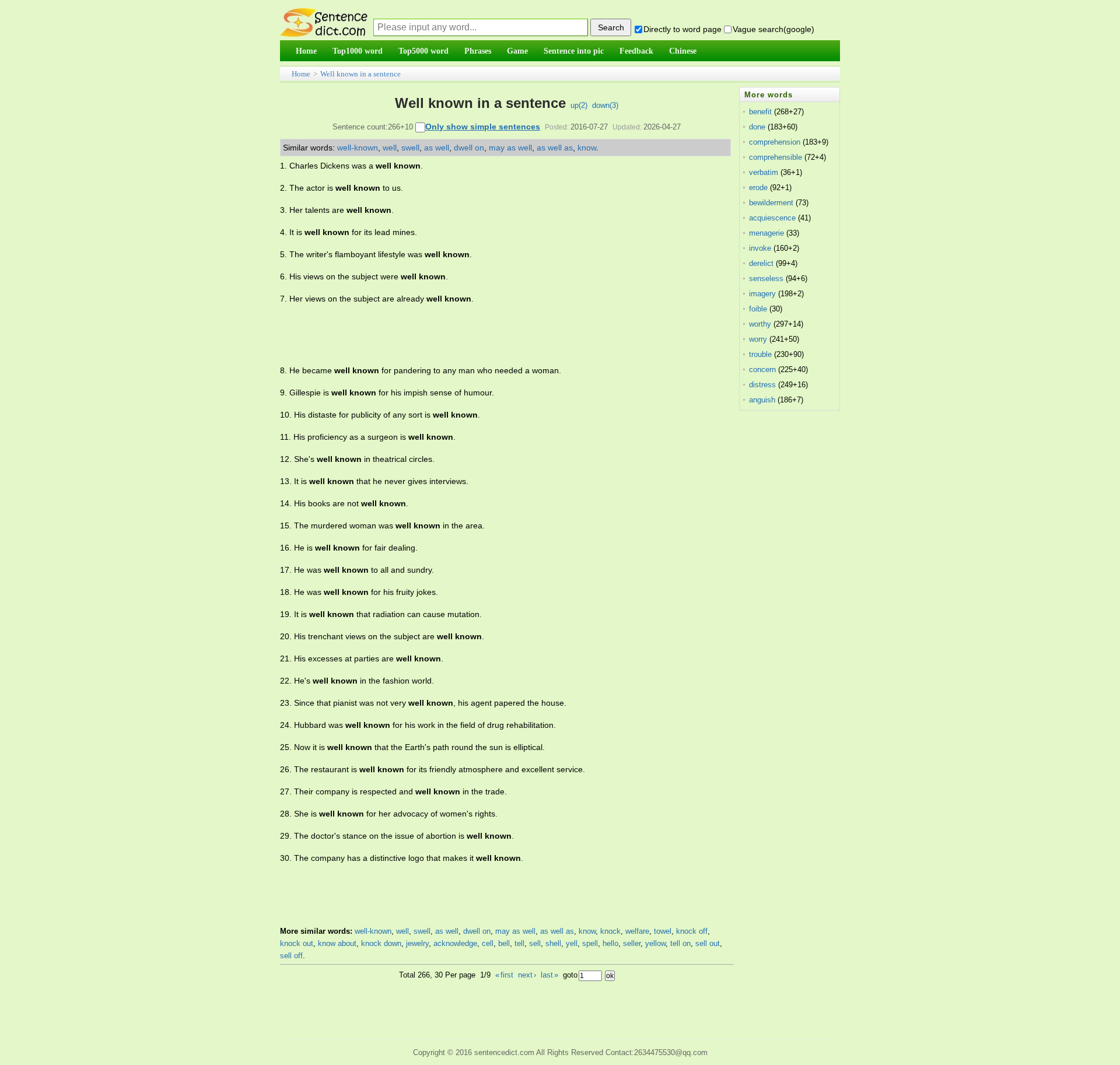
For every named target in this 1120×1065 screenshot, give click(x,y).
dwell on (469, 147)
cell (488, 943)
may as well (510, 147)
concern (762, 369)
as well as (555, 147)
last (549, 975)
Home (301, 73)
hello (610, 943)
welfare (637, 931)
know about (337, 943)
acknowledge (455, 943)
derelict (761, 263)
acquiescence (772, 217)
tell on (680, 943)
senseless (766, 278)
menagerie (766, 233)
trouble (760, 354)
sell (535, 943)
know (587, 147)
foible (758, 308)
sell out (707, 943)
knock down (381, 943)
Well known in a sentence (360, 73)
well (390, 147)
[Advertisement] (492, 335)
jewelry (417, 943)
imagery (762, 293)
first (504, 975)
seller (631, 943)
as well (436, 147)
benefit (760, 111)
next (527, 975)
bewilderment (771, 202)
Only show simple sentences (482, 126)
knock (610, 931)
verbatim (763, 172)
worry (758, 339)
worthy (760, 324)
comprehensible (775, 157)
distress (762, 384)
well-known (357, 147)
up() (578, 105)
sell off (291, 955)
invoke (760, 248)
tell (519, 943)
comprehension (774, 142)
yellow (655, 943)
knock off (692, 931)
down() (605, 105)
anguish (762, 399)
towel (662, 931)
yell (572, 943)
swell (410, 147)
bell (504, 943)
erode (758, 187)
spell (590, 943)
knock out (296, 943)
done (757, 126)
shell (553, 943)
